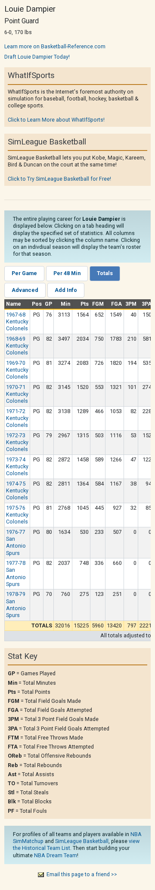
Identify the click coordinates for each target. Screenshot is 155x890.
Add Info (66, 290)
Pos (37, 304)
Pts (85, 304)
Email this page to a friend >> (81, 874)
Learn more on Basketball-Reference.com (54, 46)
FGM (98, 304)
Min (65, 304)
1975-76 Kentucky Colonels (17, 515)
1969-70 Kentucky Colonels (17, 370)
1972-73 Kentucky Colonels (17, 442)
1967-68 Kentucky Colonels (17, 321)
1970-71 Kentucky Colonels (17, 394)
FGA (116, 304)
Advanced (25, 290)
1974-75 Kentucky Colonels (17, 490)
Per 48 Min (67, 273)
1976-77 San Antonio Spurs (16, 542)
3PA (147, 304)
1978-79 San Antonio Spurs (16, 604)
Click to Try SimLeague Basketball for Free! (59, 178)
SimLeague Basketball (81, 841)
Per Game (24, 273)
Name (13, 304)
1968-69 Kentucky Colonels (17, 345)
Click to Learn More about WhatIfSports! (56, 119)
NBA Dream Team (55, 855)
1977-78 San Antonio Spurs (16, 573)
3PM (130, 304)
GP (48, 304)
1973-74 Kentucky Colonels (17, 466)
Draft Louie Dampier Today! (37, 56)
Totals (105, 273)
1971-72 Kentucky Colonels (17, 418)
